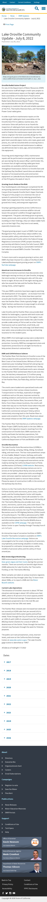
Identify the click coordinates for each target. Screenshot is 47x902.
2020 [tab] (8, 687)
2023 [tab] (8, 712)
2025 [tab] (8, 729)
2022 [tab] (8, 704)
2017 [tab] (8, 662)
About (5, 2)
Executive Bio (10, 762)
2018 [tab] (8, 670)
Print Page (9, 24)
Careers (8, 770)
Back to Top (6, 880)
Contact (12, 2)
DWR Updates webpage (31, 418)
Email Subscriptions (13, 774)
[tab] (23, 662)
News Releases (11, 805)
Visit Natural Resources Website (11, 858)
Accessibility (7, 888)
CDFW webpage (21, 523)
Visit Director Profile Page (9, 870)
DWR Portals (10, 812)
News (12, 16)
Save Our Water (11, 789)
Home (4, 16)
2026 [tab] (8, 738)
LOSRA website (28, 465)
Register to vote (11, 785)
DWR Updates (23, 16)
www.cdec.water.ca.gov (18, 640)
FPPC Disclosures (31, 888)
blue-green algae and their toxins (15, 562)
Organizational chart (13, 766)
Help (7, 832)
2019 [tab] (8, 679)
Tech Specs (9, 828)
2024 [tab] (8, 721)
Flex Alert (9, 793)
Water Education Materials (15, 809)
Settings (37, 2)
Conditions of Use (12, 824)
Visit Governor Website (9, 845)
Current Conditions (24, 2)
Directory (8, 758)
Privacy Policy (7, 884)
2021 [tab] (8, 696)
